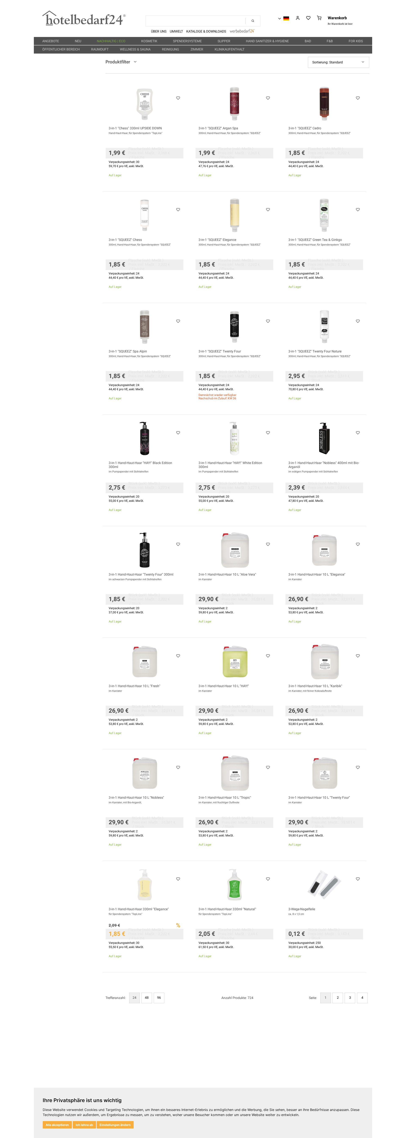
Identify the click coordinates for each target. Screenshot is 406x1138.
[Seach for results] (253, 21)
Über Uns (158, 31)
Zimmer (197, 49)
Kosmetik (149, 41)
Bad (308, 41)
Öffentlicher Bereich (61, 49)
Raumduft (100, 49)
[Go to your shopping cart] (319, 18)
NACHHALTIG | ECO (111, 41)
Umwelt (176, 31)
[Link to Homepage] (84, 24)
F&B (330, 41)
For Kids (356, 41)
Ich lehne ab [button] (84, 1125)
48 (147, 997)
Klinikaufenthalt (230, 49)
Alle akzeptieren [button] (57, 1125)
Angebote (51, 41)
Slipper (224, 41)
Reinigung (171, 49)
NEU (78, 41)
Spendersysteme (188, 41)
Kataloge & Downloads (206, 31)
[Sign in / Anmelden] (297, 18)
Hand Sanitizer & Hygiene (268, 41)
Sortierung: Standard (327, 62)
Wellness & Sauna (135, 49)
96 (159, 997)
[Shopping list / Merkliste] (308, 18)
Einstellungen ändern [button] (115, 1125)
